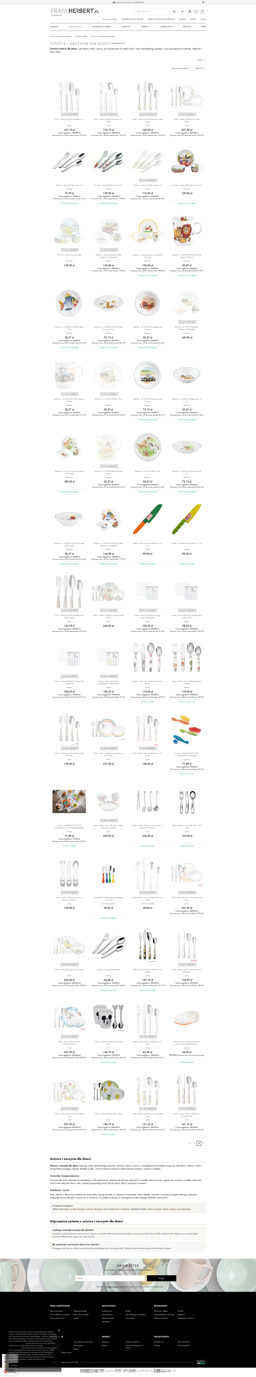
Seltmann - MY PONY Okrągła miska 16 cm (186, 400)
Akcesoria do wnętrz (102, 27)
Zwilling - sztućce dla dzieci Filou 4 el (69, 185)
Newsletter (128, 1265)
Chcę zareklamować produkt (60, 1314)
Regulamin (181, 1314)
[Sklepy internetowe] (201, 1362)
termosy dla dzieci (95, 1209)
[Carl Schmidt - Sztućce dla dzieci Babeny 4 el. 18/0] (108, 874)
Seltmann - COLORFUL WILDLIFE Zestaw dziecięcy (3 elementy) (108, 544)
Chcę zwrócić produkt (81, 1314)
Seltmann (108, 261)
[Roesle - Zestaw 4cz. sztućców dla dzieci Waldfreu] (187, 657)
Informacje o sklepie (161, 1311)
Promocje (187, 26)
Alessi (108, 831)
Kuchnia (53, 27)
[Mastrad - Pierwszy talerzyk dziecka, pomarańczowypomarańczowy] (187, 1018)
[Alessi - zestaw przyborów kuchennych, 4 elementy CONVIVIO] (148, 802)
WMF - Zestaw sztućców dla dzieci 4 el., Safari (108, 120)
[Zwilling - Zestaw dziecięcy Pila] (108, 946)
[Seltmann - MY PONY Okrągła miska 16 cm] (187, 375)
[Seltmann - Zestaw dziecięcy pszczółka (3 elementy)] (148, 231)
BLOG (203, 19)
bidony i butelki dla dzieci (74, 1209)
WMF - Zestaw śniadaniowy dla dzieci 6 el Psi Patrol (108, 754)
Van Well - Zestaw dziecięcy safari (69, 255)
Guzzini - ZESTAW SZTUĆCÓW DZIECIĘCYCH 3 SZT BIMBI (186, 754)
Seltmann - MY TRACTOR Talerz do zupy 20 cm (147, 400)
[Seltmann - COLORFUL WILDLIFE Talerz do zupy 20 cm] (108, 303)
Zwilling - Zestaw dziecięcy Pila (108, 969)
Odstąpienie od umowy (186, 1318)
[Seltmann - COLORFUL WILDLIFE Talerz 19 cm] (69, 303)
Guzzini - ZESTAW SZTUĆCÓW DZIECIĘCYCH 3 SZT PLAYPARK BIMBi (69, 826)
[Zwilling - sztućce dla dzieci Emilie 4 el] (108, 162)
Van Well (186, 189)
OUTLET (193, 19)
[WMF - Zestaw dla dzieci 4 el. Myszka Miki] (108, 1018)
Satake (147, 549)
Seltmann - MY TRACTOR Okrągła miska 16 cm (147, 328)
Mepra (147, 621)
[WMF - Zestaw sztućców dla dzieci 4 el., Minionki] (148, 946)
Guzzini (187, 759)
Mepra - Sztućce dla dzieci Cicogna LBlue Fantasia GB (187, 616)
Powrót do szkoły (110, 19)
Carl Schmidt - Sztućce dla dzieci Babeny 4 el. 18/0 (108, 898)
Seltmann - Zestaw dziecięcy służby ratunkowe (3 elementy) (108, 256)
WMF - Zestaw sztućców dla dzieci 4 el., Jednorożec (186, 970)
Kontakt (76, 1318)
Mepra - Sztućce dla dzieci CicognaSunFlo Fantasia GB (108, 682)
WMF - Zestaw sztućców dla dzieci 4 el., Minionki (147, 970)
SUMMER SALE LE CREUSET (132, 19)
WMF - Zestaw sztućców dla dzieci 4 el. (69, 119)
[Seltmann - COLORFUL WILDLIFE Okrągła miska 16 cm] (69, 520)
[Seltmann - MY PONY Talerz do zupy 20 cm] (187, 447)
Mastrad (187, 1048)
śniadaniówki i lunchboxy (119, 1209)
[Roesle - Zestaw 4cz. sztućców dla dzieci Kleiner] (148, 657)
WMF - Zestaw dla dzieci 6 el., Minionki (69, 969)
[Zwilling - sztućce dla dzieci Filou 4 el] (69, 162)
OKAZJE (182, 19)
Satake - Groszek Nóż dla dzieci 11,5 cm (186, 543)
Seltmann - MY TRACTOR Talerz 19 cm (108, 399)
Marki (203, 26)
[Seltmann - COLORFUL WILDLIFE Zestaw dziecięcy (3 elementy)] (108, 520)
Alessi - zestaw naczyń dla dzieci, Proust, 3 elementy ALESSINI (108, 826)
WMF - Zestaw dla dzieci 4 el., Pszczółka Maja (147, 1114)
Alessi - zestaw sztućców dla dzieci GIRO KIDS (187, 826)
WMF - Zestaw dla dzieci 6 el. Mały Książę (187, 120)
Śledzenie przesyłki (80, 1311)
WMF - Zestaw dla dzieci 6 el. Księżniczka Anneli (186, 898)
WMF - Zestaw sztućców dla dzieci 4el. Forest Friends (69, 616)
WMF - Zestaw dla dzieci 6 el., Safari (108, 1113)
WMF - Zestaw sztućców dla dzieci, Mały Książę (148, 120)
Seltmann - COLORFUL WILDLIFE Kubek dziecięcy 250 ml (186, 256)
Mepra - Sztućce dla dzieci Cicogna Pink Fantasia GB (69, 682)
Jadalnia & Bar (75, 27)
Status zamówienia (56, 1311)
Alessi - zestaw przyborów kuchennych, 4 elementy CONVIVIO (148, 826)
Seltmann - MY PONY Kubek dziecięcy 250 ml (108, 472)
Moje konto (109, 1306)
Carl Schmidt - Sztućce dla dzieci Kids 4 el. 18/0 (147, 898)
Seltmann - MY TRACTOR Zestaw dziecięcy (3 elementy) (187, 328)
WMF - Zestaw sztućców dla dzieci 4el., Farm (147, 1042)
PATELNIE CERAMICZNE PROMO (161, 19)
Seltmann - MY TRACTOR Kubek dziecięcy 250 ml (69, 400)
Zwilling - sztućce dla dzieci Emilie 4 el (108, 185)
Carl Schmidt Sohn (108, 903)
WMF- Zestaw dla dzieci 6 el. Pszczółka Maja (69, 1114)
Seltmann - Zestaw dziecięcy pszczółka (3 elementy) (148, 256)
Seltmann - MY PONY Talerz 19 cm (147, 471)
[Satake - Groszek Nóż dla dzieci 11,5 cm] (187, 520)
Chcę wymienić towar (57, 1318)
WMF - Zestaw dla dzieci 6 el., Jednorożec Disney (69, 1042)
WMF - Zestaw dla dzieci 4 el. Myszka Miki (108, 1042)
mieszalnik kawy (184, 1209)
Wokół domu (165, 27)
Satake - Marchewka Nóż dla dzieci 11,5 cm (147, 544)
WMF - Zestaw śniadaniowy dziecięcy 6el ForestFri (108, 616)
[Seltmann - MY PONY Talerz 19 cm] (148, 447)
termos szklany (169, 1209)
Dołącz (161, 1278)
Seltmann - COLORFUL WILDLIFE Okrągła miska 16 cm (69, 544)
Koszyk (128, 1311)
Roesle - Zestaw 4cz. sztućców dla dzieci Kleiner (147, 682)
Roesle (147, 687)
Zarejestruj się (106, 1311)
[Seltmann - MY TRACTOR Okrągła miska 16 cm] (148, 303)
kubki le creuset (154, 1209)
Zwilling (69, 189)
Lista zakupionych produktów (135, 1314)
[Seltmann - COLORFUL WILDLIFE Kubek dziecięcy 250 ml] (187, 231)
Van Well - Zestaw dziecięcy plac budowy (187, 185)
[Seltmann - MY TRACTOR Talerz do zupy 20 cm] (148, 375)
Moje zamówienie (60, 1306)
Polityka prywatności (161, 1318)
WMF (69, 125)
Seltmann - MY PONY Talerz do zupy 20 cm (186, 472)
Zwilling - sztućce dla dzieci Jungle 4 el (148, 185)
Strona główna (66, 36)
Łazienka (125, 27)
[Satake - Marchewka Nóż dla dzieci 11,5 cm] (148, 520)
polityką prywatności (113, 1287)
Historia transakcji (108, 1318)
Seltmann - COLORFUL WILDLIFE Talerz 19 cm (69, 328)
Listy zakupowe (107, 1314)
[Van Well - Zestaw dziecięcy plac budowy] (187, 162)
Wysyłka (180, 1311)
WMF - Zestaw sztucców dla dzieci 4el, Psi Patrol (69, 754)
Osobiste (145, 27)
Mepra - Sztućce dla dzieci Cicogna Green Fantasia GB (147, 616)
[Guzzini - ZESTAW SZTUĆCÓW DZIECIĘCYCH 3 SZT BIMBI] (187, 730)
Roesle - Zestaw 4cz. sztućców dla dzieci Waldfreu (186, 682)
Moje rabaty (130, 1318)
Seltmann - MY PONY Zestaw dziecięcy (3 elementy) (69, 472)
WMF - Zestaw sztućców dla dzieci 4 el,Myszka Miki (186, 1114)
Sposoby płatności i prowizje (164, 1314)
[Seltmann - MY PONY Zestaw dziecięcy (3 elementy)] (69, 447)
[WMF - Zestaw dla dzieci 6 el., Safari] (108, 1090)
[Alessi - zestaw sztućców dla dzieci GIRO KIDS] (187, 802)
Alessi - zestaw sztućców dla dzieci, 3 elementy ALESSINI (69, 898)
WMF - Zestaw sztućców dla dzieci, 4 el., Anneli (148, 754)
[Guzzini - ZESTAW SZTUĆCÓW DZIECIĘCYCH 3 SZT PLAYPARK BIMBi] (69, 802)
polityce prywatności (17, 1343)
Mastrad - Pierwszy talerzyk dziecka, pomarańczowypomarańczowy (187, 1042)
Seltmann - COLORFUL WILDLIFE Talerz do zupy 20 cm (108, 328)
